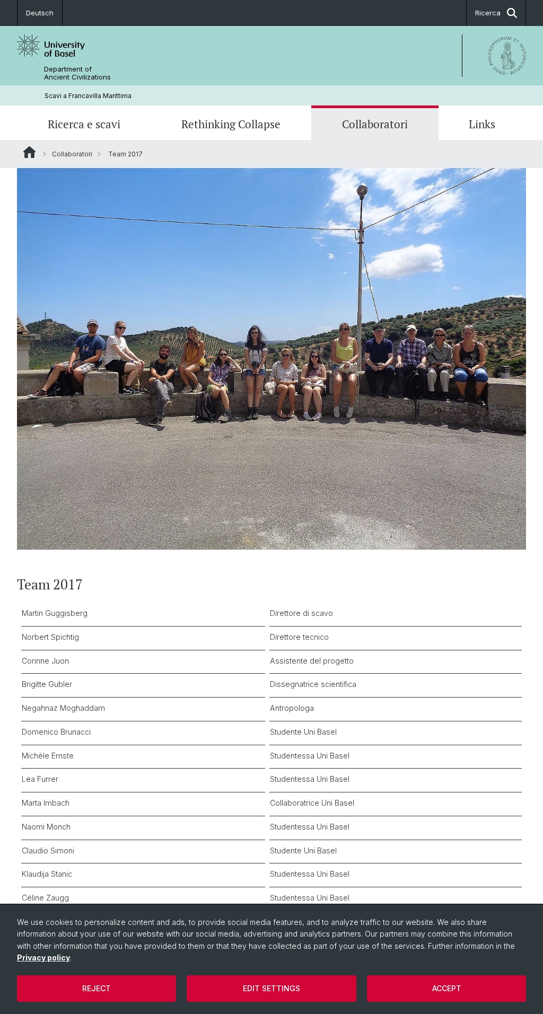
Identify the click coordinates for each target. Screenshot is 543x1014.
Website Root (29, 152)
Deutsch (40, 12)
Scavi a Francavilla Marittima (88, 96)
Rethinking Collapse (231, 124)
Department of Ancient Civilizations (77, 73)
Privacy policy (43, 957)
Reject (96, 988)
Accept (446, 988)
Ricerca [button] (488, 12)
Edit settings (271, 988)
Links (482, 124)
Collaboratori (375, 124)
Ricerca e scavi (84, 124)
